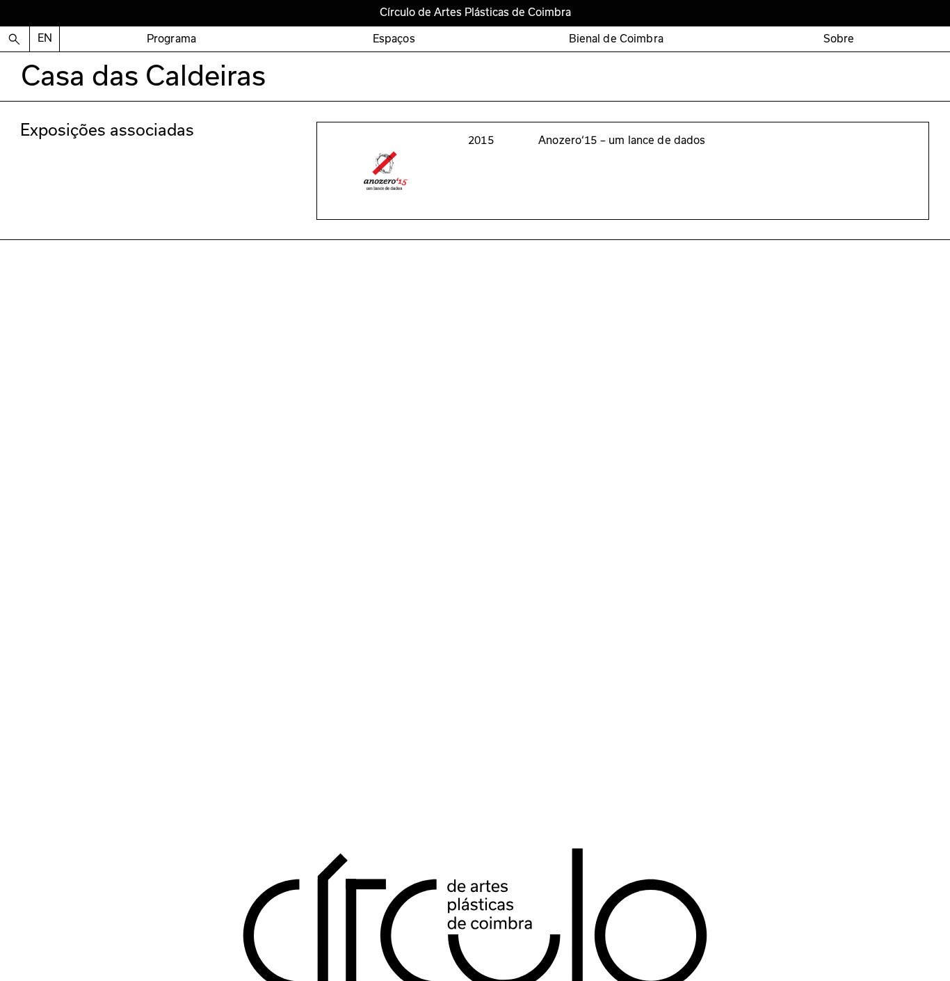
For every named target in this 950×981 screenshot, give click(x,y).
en (45, 38)
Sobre (839, 39)
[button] (171, 39)
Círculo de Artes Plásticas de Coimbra (475, 12)
